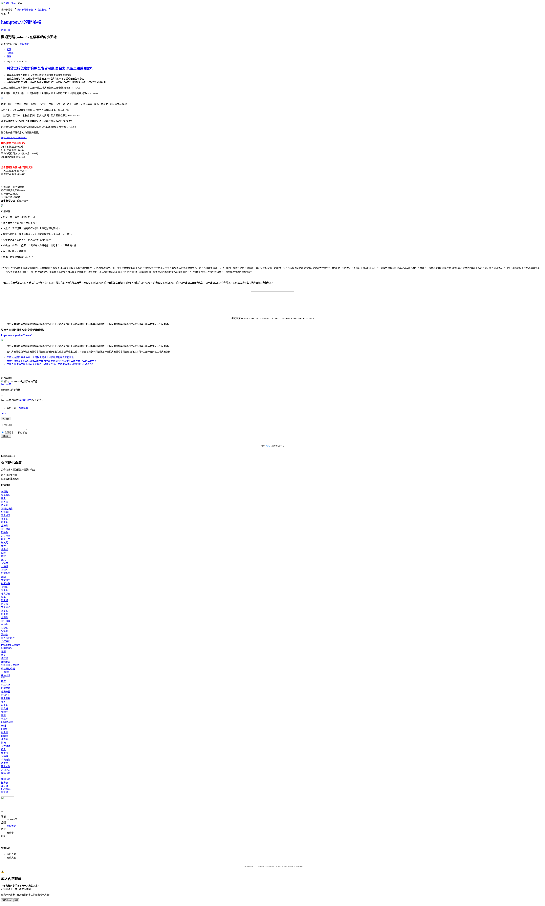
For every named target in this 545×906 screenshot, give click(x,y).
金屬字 (4, 719)
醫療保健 (24, 44)
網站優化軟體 (8, 668)
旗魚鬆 (4, 542)
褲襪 (3, 742)
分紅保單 (5, 641)
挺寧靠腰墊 (6, 648)
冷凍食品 (5, 573)
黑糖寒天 (5, 662)
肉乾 (3, 556)
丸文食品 (5, 536)
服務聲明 (299, 866)
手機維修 (5, 759)
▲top (3, 413)
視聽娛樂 (23, 408)
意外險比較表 (8, 638)
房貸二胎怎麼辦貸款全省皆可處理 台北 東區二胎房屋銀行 (50, 68)
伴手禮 (4, 549)
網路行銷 (5, 773)
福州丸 (4, 570)
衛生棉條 (5, 766)
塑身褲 (4, 786)
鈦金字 (4, 732)
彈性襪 (4, 739)
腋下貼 (4, 522)
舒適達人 (5, 770)
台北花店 (5, 695)
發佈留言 (6, 436)
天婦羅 (4, 563)
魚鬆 (3, 553)
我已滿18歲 (7, 900)
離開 (16, 900)
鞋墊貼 (4, 532)
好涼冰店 (5, 512)
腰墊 (3, 655)
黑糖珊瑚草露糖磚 (10, 665)
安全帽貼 (5, 515)
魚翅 (3, 576)
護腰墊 (4, 658)
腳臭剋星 (5, 495)
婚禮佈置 (5, 688)
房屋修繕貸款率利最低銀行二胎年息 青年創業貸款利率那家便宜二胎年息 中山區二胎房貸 (52, 361)
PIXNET (251, 866)
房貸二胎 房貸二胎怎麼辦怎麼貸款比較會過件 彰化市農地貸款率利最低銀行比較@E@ (50, 364)
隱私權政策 (288, 866)
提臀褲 (4, 792)
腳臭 (3, 498)
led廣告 (4, 729)
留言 (29, 400)
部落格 (10, 53)
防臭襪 (4, 505)
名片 (9, 56)
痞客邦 (22, 400)
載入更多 (6, 419)
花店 (3, 681)
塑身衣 (4, 782)
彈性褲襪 (5, 746)
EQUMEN (6, 789)
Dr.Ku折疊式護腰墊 (10, 645)
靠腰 (3, 651)
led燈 (3, 725)
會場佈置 (5, 691)
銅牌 (3, 715)
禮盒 (3, 546)
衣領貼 (4, 491)
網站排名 (5, 675)
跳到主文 (5, 30)
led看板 (4, 736)
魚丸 (3, 559)
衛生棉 (4, 763)
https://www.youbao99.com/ (14, 137)
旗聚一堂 (5, 539)
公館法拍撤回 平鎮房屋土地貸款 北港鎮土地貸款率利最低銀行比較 (40, 357)
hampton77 (6, 384)
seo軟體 (5, 672)
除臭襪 (4, 502)
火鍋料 (4, 566)
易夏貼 (4, 519)
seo (2, 776)
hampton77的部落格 (21, 22)
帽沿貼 (4, 590)
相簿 (9, 49)
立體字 (4, 712)
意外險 (4, 634)
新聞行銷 (5, 779)
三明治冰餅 (6, 508)
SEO (3, 678)
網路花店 (5, 685)
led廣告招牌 (7, 722)
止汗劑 (4, 525)
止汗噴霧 (5, 529)
